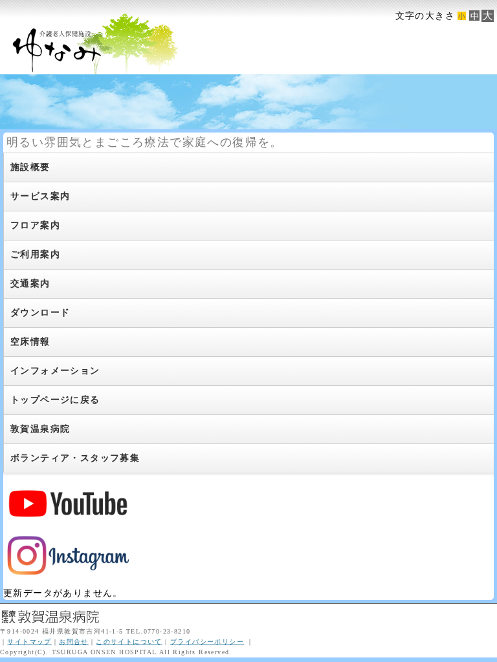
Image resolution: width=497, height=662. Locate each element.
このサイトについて (129, 641)
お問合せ (74, 641)
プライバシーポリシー (207, 641)
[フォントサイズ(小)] (461, 15)
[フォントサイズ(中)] (474, 15)
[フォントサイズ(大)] (487, 15)
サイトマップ (29, 641)
